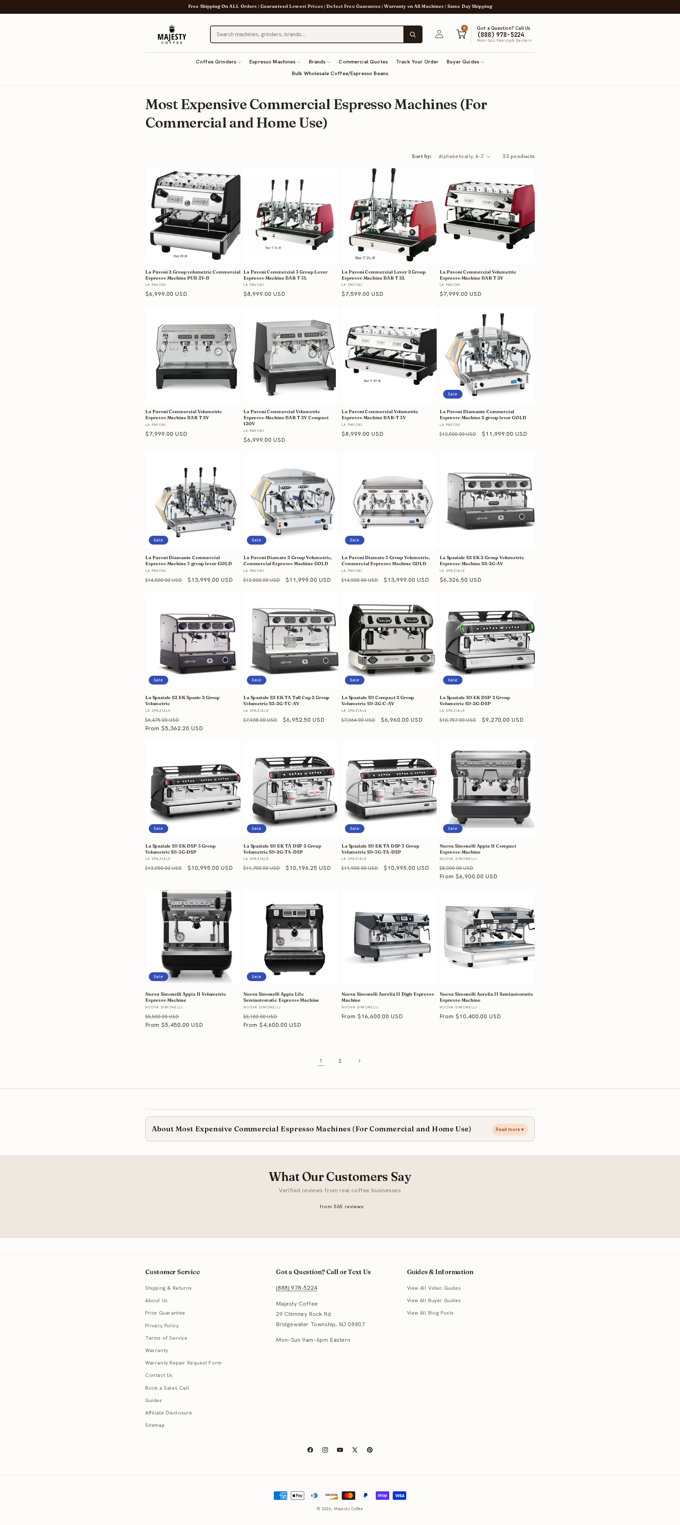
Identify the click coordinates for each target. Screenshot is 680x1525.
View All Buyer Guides (434, 1301)
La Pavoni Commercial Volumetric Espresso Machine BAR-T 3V (379, 414)
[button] (218, 62)
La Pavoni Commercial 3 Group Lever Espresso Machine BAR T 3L (285, 275)
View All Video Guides (434, 1288)
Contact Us (159, 1375)
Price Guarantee (165, 1313)
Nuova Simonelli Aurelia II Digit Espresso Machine (387, 997)
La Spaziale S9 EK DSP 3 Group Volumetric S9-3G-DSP (180, 849)
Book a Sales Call (167, 1388)
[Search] (412, 34)
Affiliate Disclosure (168, 1412)
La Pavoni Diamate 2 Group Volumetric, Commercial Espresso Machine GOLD (287, 560)
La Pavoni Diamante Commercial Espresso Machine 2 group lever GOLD (483, 414)
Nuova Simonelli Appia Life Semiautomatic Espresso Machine (281, 997)
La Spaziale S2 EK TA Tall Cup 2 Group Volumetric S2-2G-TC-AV (286, 700)
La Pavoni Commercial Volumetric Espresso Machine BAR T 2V (478, 275)
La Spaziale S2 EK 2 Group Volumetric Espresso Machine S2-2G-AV (482, 560)
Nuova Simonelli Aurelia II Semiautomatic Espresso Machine (486, 997)
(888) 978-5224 (296, 1288)
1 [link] (321, 1060)
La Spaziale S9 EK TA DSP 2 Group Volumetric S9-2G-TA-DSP (282, 849)
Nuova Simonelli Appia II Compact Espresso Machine (478, 849)
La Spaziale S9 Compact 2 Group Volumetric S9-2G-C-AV (377, 700)
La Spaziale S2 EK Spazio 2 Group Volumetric (182, 700)
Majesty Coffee (348, 1508)
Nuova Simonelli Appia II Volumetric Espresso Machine (185, 997)
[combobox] (307, 34)
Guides (153, 1400)
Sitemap (155, 1425)
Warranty (156, 1350)
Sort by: (422, 156)
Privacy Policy (161, 1325)
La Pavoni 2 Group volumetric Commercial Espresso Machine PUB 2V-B (192, 275)
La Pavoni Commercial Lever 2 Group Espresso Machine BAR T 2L (383, 275)
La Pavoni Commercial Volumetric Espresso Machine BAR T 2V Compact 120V (286, 417)
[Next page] (359, 1061)
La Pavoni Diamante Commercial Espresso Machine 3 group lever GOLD (188, 560)
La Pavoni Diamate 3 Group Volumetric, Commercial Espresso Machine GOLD (385, 560)
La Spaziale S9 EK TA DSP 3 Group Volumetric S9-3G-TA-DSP (380, 849)
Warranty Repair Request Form (183, 1363)
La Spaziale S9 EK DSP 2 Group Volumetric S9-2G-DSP (475, 700)
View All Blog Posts (430, 1313)
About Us (156, 1301)
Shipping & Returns (168, 1288)
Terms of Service (166, 1338)
